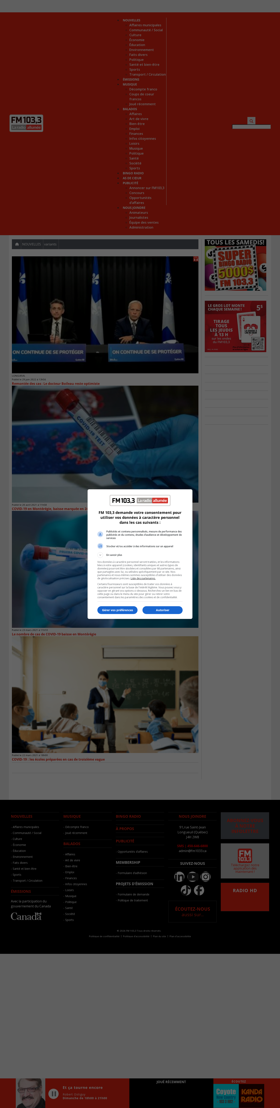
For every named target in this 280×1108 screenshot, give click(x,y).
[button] (140, 555)
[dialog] (140, 554)
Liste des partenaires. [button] (143, 578)
